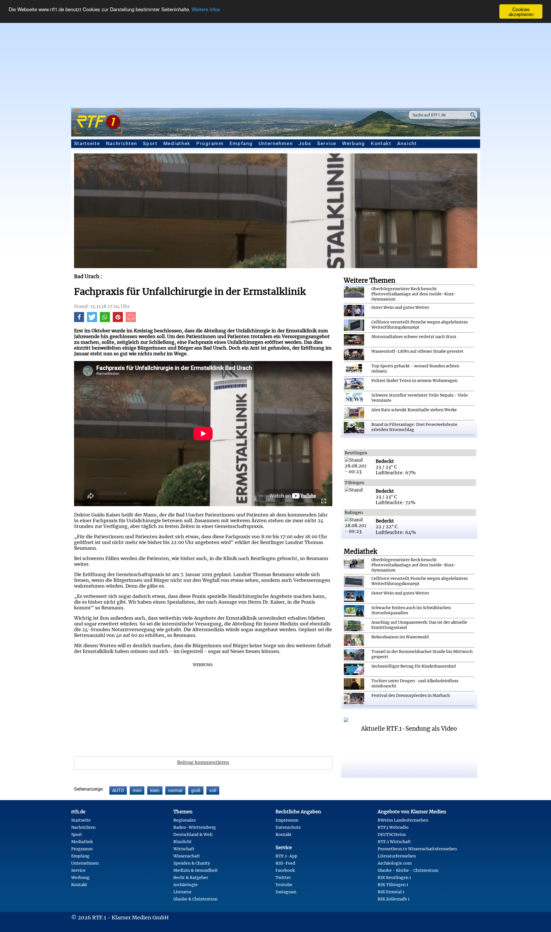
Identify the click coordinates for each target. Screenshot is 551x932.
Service (326, 143)
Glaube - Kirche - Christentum (408, 870)
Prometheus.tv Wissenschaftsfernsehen (417, 848)
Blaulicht (182, 841)
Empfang (241, 143)
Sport (150, 143)
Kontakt (381, 143)
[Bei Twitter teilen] (92, 320)
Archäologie (185, 884)
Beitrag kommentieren (203, 762)
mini (137, 790)
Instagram (286, 891)
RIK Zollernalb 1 (394, 899)
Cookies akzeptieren (521, 11)
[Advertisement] (275, 62)
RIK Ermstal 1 (391, 891)
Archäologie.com (395, 863)
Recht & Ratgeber (190, 877)
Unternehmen (276, 143)
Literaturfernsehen (397, 856)
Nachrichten (121, 143)
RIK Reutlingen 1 (394, 877)
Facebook (285, 870)
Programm (210, 143)
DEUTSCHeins (392, 834)
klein (155, 790)
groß (196, 790)
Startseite (87, 143)
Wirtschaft (184, 848)
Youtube (284, 884)
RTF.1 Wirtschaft (394, 841)
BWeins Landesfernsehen (403, 820)
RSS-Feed (285, 863)
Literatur (182, 891)
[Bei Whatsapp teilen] (105, 320)
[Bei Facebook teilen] (79, 320)
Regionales (184, 820)
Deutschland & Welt (193, 834)
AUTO (118, 790)
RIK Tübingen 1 (393, 884)
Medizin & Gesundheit (195, 870)
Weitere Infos (206, 9)
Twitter (283, 877)
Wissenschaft (186, 856)
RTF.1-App (286, 856)
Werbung (353, 143)
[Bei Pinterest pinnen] (118, 320)
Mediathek (177, 143)
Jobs (304, 143)
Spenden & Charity (191, 863)
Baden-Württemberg (194, 827)
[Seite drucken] (131, 320)
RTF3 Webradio (393, 827)
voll (212, 790)
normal (175, 790)
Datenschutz (288, 827)
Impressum (287, 820)
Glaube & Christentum (195, 899)
